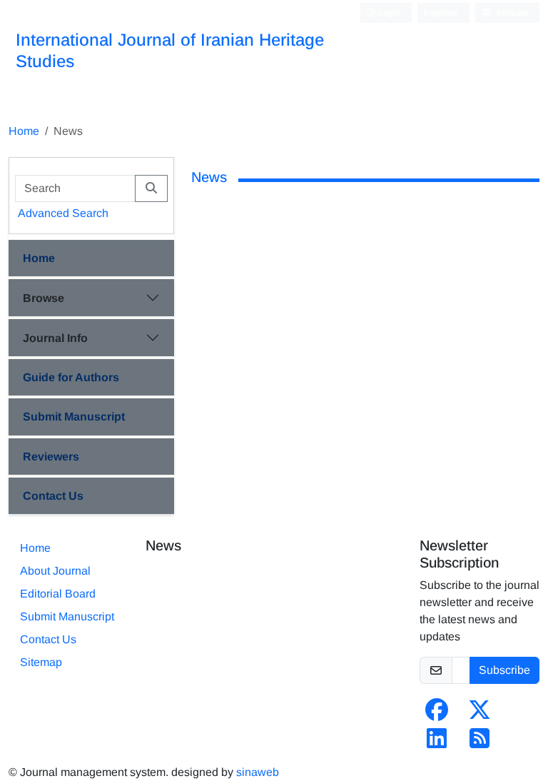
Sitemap (41, 662)
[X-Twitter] (479, 714)
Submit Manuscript (74, 416)
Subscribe (504, 670)
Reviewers (51, 456)
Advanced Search (63, 213)
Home (24, 131)
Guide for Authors (71, 377)
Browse (43, 298)
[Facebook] (437, 714)
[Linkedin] (437, 743)
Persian (511, 13)
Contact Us (53, 496)
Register (440, 13)
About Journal (55, 571)
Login (388, 13)
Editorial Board (58, 594)
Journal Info (55, 338)
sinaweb (257, 772)
